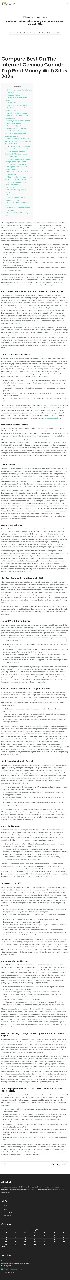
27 (6, 1244)
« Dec (3, 1247)
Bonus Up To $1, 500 (14, 126)
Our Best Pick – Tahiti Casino (17, 164)
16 (35, 1240)
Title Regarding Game (14, 95)
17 (44, 1240)
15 (25, 1240)
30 (35, 1244)
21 (15, 1242)
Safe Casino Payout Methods (17, 128)
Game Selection (12, 195)
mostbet (18, 323)
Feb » (8, 1247)
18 (54, 1240)
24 (45, 1242)
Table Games (11, 103)
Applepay (10, 187)
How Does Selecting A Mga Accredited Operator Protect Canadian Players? (15, 133)
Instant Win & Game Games (17, 113)
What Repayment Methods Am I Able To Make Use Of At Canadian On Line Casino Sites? (18, 141)
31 (44, 1244)
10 (44, 1237)
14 (15, 1240)
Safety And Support (14, 123)
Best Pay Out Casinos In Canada (18, 121)
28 (15, 1244)
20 (6, 1242)
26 (64, 1242)
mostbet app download (51, 418)
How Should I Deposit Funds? (17, 105)
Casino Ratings (12, 156)
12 (64, 1237)
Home (11, 32)
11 (54, 1237)
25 (54, 1242)
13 (6, 1240)
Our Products (7, 1212)
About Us (6, 1209)
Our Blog (16, 32)
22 (25, 1242)
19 (64, 1240)
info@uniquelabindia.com (13, 1269)
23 (35, 1242)
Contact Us (7, 1216)
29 (25, 1244)
